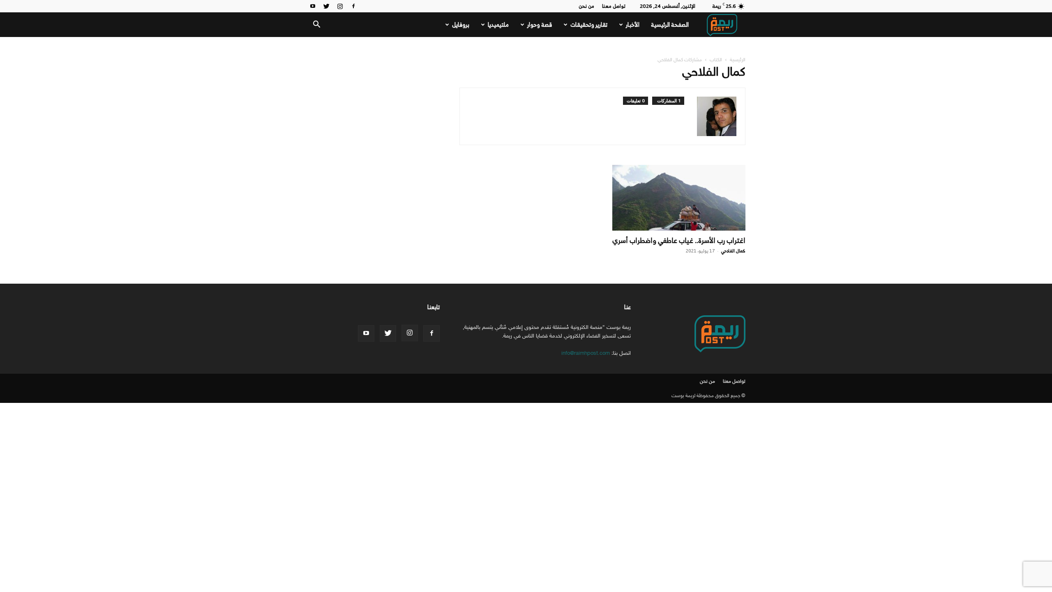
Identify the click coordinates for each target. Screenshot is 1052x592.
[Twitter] (326, 6)
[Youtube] (313, 6)
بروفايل (460, 24)
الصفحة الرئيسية (670, 24)
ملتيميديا (498, 24)
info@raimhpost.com (585, 352)
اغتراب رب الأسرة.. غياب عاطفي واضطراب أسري (678, 240)
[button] (316, 25)
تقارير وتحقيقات (588, 24)
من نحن (586, 6)
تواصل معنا (613, 6)
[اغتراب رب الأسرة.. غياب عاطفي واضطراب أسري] (678, 198)
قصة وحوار (539, 24)
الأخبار (632, 24)
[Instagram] (340, 6)
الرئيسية (737, 59)
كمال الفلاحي (733, 251)
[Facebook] (353, 6)
